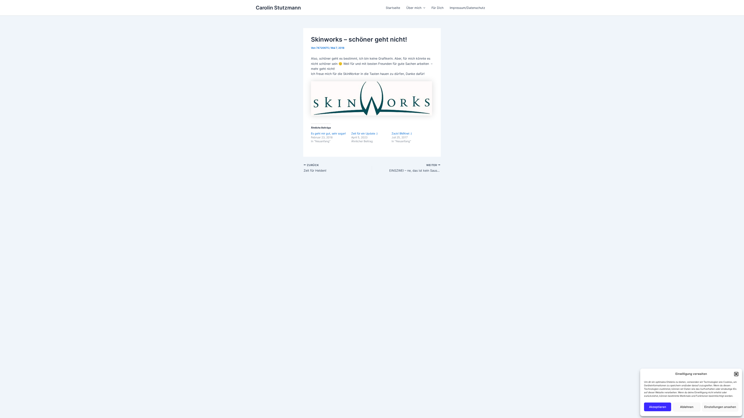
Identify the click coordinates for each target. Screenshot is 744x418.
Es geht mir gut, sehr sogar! (328, 133)
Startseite (393, 8)
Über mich (413, 8)
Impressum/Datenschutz (467, 8)
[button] (736, 374)
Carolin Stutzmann (278, 8)
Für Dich (437, 8)
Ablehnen (686, 407)
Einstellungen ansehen (720, 407)
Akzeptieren (657, 407)
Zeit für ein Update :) (364, 133)
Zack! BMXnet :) (402, 133)
